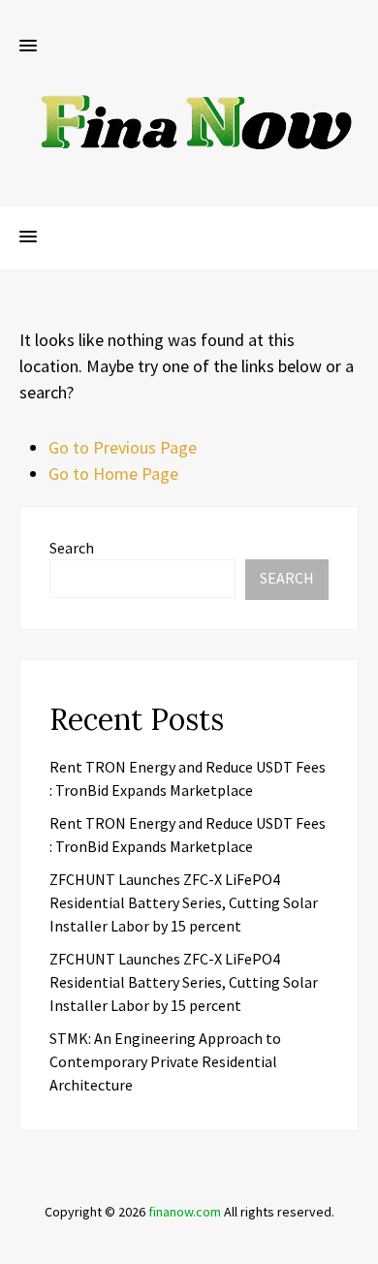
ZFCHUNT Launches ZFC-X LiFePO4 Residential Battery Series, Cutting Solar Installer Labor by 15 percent (183, 902)
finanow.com (184, 1211)
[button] (28, 46)
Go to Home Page (113, 473)
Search (71, 547)
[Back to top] (358, 1244)
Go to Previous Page (122, 447)
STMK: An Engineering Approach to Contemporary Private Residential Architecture (165, 1061)
